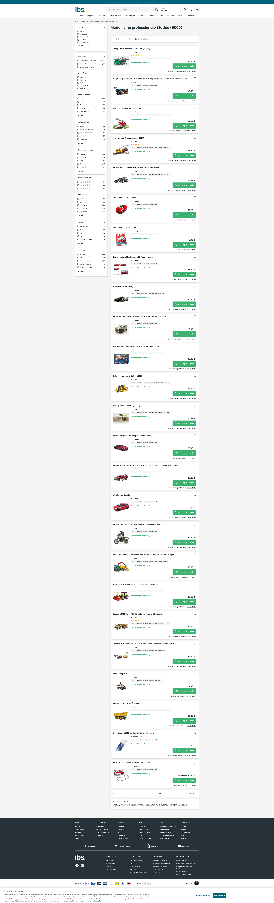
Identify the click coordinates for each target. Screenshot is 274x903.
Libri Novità (78, 826)
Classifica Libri (80, 829)
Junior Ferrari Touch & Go (124, 197)
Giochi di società (165, 832)
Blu (81, 236)
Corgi (134, 82)
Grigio (82, 230)
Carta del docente (149, 2)
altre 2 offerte (191, 71)
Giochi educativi (165, 829)
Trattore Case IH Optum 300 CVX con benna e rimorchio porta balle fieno (145, 644)
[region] (137, 895)
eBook (77, 838)
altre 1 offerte (192, 101)
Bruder (135, 52)
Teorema (136, 766)
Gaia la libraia (111, 869)
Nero (82, 233)
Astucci (183, 838)
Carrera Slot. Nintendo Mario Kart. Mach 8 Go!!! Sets (136, 346)
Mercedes (83, 167)
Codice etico (157, 872)
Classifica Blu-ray (145, 832)
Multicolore (84, 227)
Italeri (82, 98)
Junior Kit (83, 136)
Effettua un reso (135, 866)
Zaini (182, 835)
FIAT (81, 161)
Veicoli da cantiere (86, 129)
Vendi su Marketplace (160, 866)
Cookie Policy (98, 901)
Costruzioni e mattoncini (168, 826)
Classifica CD (122, 829)
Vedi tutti (80, 46)
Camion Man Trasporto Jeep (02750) (129, 138)
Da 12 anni (83, 208)
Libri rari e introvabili (102, 829)
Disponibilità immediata (88, 64)
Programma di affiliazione (161, 863)
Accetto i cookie (219, 895)
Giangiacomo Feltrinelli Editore (186, 863)
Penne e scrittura (186, 832)
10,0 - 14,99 (83, 80)
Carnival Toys (137, 737)
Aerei (82, 31)
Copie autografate (102, 832)
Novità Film (142, 826)
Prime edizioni (100, 826)
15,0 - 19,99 (83, 83)
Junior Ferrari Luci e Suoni (124, 227)
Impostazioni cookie (202, 895)
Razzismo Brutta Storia (183, 874)
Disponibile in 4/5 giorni (88, 61)
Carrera (135, 350)
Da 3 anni (83, 202)
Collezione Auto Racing (123, 287)
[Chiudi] (270, 895)
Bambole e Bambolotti (167, 835)
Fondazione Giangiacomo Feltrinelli (185, 867)
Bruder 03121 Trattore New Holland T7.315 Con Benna (136, 168)
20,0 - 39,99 (84, 85)
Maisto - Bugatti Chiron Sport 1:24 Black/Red (132, 435)
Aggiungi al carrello (186, 66)
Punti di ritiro (117, 2)
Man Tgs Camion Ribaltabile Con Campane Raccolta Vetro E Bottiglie (143, 554)
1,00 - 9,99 (83, 77)
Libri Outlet (78, 832)
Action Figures (164, 838)
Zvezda (82, 102)
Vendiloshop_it (85, 264)
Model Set (83, 139)
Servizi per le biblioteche (160, 860)
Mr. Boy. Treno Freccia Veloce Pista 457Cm (132, 763)
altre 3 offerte (191, 160)
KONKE (82, 254)
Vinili (119, 832)
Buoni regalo (127, 2)
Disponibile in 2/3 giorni (88, 67)
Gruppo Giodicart (86, 267)
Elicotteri (83, 40)
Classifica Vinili (123, 838)
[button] (156, 9)
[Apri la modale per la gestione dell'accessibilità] (196, 883)
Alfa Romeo (84, 164)
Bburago (136, 201)
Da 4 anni (83, 205)
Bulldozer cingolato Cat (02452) (127, 376)
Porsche (83, 157)
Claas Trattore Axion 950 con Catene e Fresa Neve (135, 584)
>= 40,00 (83, 88)
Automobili (84, 37)
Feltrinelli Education (182, 871)
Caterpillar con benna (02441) (126, 406)
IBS (81, 258)
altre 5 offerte (191, 517)
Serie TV (141, 835)
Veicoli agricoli (85, 126)
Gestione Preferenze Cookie (138, 872)
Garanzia (133, 869)
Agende (183, 829)
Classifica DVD (143, 829)
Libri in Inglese (79, 835)
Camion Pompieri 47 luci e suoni (127, 108)
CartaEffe (108, 2)
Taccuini (184, 826)
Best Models (84, 111)
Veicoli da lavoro (86, 133)
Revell (82, 105)
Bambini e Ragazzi (145, 838)
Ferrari (82, 154)
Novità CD (121, 826)
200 (160, 793)
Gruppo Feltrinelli (181, 860)
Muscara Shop (85, 261)
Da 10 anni (83, 212)
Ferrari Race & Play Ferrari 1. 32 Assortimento (133, 257)
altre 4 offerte (191, 131)
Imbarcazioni (84, 43)
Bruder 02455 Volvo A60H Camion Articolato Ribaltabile (137, 614)
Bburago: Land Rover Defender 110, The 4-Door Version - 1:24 (139, 316)
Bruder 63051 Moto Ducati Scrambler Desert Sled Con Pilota (139, 525)
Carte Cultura (137, 2)
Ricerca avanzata (164, 9)
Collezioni (99, 835)
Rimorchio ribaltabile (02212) (126, 703)
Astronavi (83, 34)
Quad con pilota (120, 673)
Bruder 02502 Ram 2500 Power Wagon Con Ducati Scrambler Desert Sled (145, 465)
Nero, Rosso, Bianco (87, 239)
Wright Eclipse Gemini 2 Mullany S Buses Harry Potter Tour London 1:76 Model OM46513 (150, 78)
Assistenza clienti (165, 2)
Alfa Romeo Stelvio (121, 495)
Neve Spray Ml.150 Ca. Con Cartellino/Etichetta (133, 733)
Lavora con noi (158, 869)
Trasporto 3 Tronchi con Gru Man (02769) (131, 49)
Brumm (82, 108)
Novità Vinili (121, 835)
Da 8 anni (83, 199)
